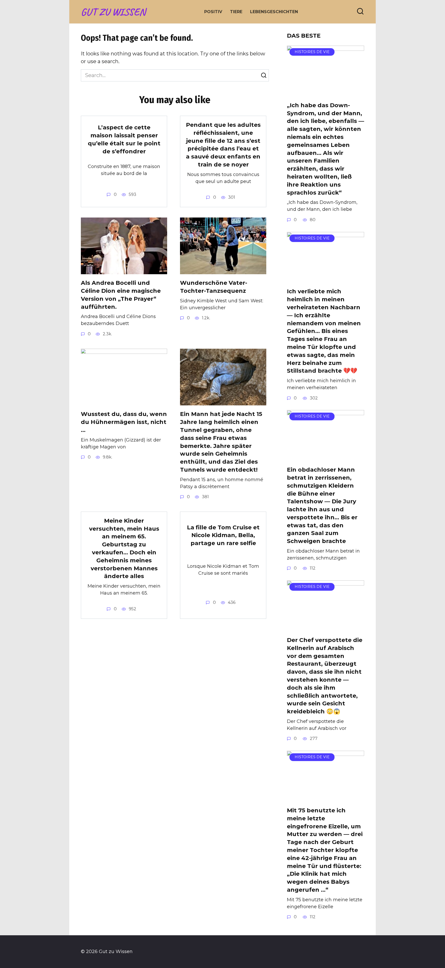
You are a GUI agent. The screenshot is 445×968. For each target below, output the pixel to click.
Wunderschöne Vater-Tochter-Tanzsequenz (213, 287)
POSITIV (213, 11)
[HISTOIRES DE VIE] (325, 92)
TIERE (236, 11)
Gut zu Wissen (113, 11)
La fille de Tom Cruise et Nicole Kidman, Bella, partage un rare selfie (223, 535)
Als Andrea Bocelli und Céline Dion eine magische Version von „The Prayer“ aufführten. (121, 295)
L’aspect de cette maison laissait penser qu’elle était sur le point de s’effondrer (124, 139)
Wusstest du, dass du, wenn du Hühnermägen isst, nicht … (124, 422)
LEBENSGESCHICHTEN (274, 11)
